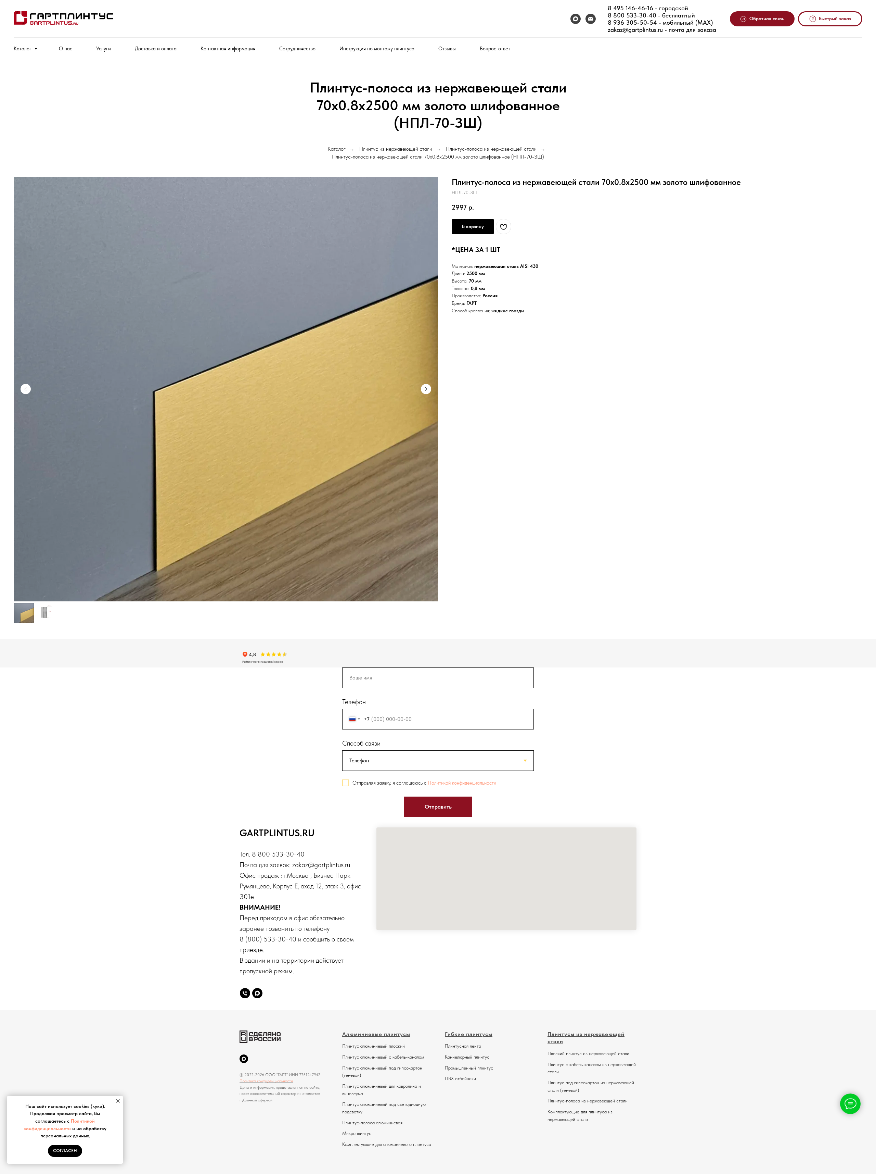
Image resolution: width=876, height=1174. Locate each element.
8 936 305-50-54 (632, 22)
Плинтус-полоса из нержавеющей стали (491, 149)
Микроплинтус (356, 1133)
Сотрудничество (297, 49)
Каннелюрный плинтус (467, 1057)
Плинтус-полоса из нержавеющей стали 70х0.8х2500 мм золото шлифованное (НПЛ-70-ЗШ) (438, 156)
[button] (762, 19)
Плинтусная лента (463, 1046)
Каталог (23, 49)
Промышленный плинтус (469, 1068)
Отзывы (447, 49)
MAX (704, 22)
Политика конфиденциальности (266, 1080)
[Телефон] (245, 993)
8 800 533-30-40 (632, 15)
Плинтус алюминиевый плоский (373, 1046)
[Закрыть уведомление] (118, 1101)
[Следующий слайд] (426, 389)
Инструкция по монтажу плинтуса (376, 49)
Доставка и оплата (156, 49)
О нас (65, 49)
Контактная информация (228, 49)
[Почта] (590, 19)
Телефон (354, 702)
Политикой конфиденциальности (462, 783)
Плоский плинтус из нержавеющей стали (588, 1053)
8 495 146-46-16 (630, 8)
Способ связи (361, 743)
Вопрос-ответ (495, 49)
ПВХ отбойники (460, 1078)
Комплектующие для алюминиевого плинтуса (386, 1144)
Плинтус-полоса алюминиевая (372, 1122)
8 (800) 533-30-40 (268, 939)
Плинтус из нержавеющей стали (395, 149)
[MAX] (575, 19)
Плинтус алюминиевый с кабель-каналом (383, 1057)
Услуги (103, 49)
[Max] (257, 993)
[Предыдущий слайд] (26, 389)
